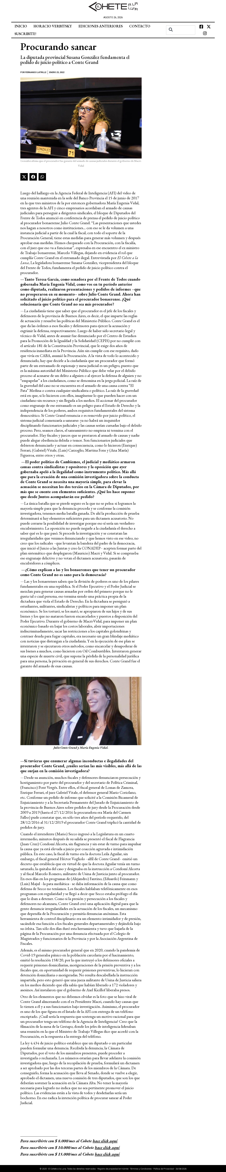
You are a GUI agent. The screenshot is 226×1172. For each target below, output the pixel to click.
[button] (24, 177)
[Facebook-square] (201, 26)
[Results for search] (180, 36)
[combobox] (180, 30)
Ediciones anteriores (100, 26)
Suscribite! (25, 33)
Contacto (139, 26)
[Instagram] (205, 33)
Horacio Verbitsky (53, 26)
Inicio (21, 26)
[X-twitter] (208, 26)
